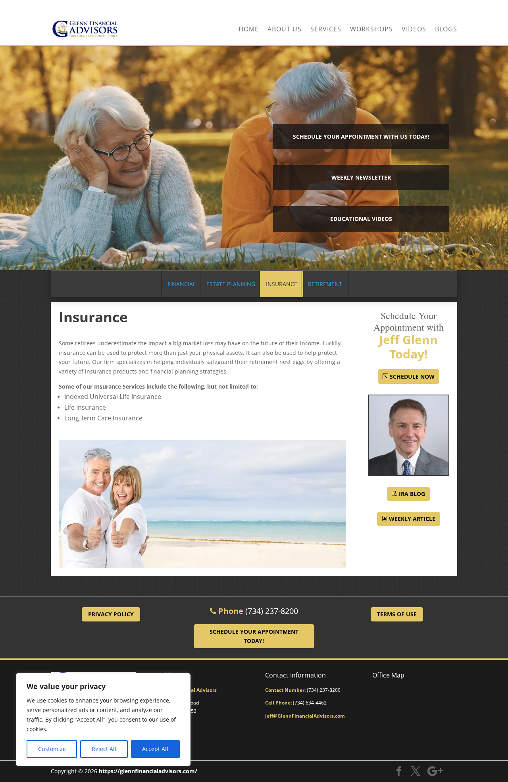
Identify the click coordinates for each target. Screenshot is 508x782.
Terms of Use (397, 614)
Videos (414, 29)
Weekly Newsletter (361, 177)
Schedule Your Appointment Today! (254, 636)
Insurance (281, 284)
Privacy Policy (111, 614)
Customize (52, 749)
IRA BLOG (412, 493)
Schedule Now (412, 376)
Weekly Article (412, 519)
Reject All (104, 749)
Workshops (371, 29)
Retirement (325, 284)
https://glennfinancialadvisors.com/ (148, 771)
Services (325, 29)
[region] (103, 719)
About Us (284, 29)
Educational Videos (361, 219)
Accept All (155, 749)
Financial (181, 284)
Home (249, 29)
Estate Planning (230, 284)
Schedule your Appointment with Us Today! (361, 136)
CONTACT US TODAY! (428, 7)
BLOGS (446, 29)
